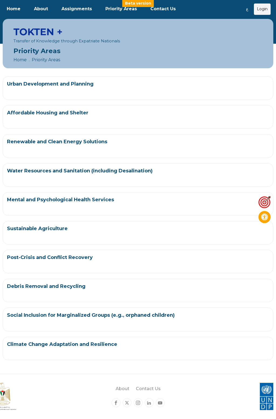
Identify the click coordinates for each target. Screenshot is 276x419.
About (41, 8)
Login (262, 8)
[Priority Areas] (264, 202)
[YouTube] (160, 402)
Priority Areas (121, 8)
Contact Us (163, 8)
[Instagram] (138, 402)
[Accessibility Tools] (264, 217)
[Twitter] (127, 402)
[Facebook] (116, 402)
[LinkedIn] (149, 402)
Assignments (76, 8)
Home (13, 8)
